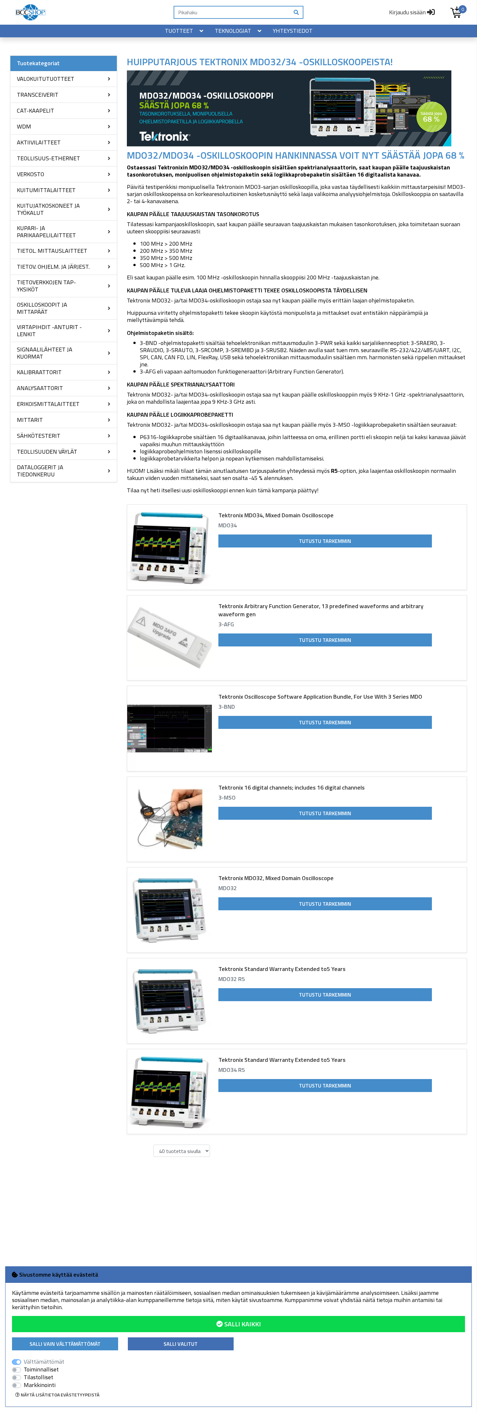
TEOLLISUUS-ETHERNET (48, 158)
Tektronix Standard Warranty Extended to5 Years (282, 968)
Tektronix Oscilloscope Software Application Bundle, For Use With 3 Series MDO (320, 696)
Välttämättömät (44, 1361)
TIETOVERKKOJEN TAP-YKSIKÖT (46, 286)
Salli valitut (181, 1344)
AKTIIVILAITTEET (39, 142)
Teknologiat (233, 30)
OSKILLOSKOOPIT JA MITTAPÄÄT (42, 308)
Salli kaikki (242, 1324)
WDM (24, 126)
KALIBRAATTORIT (39, 372)
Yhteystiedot (292, 30)
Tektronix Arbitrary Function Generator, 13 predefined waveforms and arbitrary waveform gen (320, 610)
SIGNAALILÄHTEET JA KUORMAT (44, 353)
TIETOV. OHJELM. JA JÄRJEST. (53, 266)
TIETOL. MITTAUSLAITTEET (52, 250)
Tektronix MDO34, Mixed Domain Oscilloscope (276, 515)
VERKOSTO (30, 174)
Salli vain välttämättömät (65, 1344)
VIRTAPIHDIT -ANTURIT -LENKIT (49, 330)
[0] (455, 12)
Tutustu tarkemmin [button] (325, 541)
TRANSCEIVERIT (37, 94)
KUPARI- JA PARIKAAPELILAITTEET (46, 231)
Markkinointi (39, 1385)
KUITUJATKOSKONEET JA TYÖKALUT (48, 209)
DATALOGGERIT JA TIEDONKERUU (40, 471)
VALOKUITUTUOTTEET (45, 78)
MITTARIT (30, 419)
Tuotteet (179, 30)
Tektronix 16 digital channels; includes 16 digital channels (291, 787)
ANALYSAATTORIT (40, 388)
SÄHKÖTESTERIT (38, 435)
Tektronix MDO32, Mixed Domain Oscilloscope (276, 878)
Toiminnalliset (41, 1369)
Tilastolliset (38, 1377)
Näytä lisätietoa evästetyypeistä (60, 1394)
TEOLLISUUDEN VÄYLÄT (47, 451)
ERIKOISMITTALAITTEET (48, 403)
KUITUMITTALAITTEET (46, 190)
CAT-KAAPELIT (35, 110)
